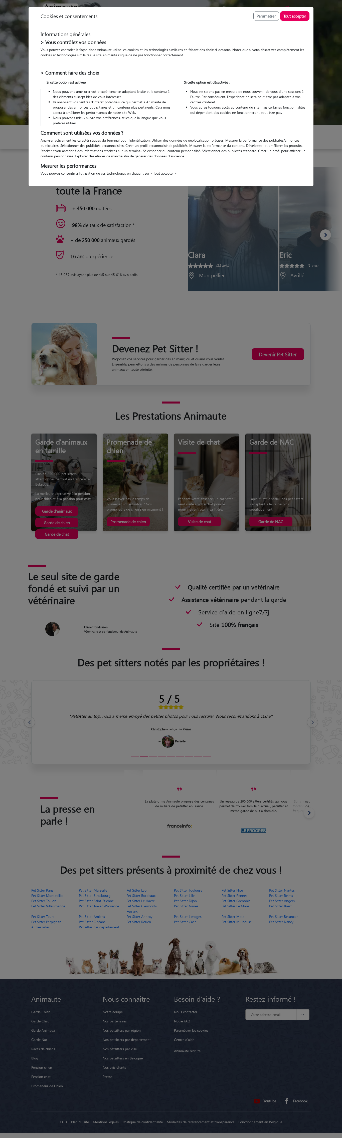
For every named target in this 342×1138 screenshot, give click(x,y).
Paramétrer (266, 16)
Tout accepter (294, 16)
